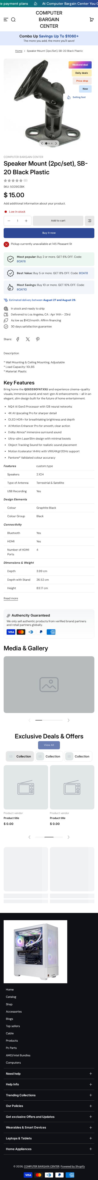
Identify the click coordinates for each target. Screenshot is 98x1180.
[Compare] (89, 221)
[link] (18, 339)
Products (12, 1040)
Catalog (11, 997)
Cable (10, 1033)
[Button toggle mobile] (6, 19)
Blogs (9, 1019)
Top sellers (13, 1026)
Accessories (14, 1011)
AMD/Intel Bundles (18, 1055)
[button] (13, 19)
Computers (13, 1062)
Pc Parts (11, 1048)
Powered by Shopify (73, 1166)
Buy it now (49, 233)
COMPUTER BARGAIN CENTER (41, 1166)
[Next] (56, 143)
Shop (9, 1004)
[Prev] (42, 143)
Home (18, 51)
